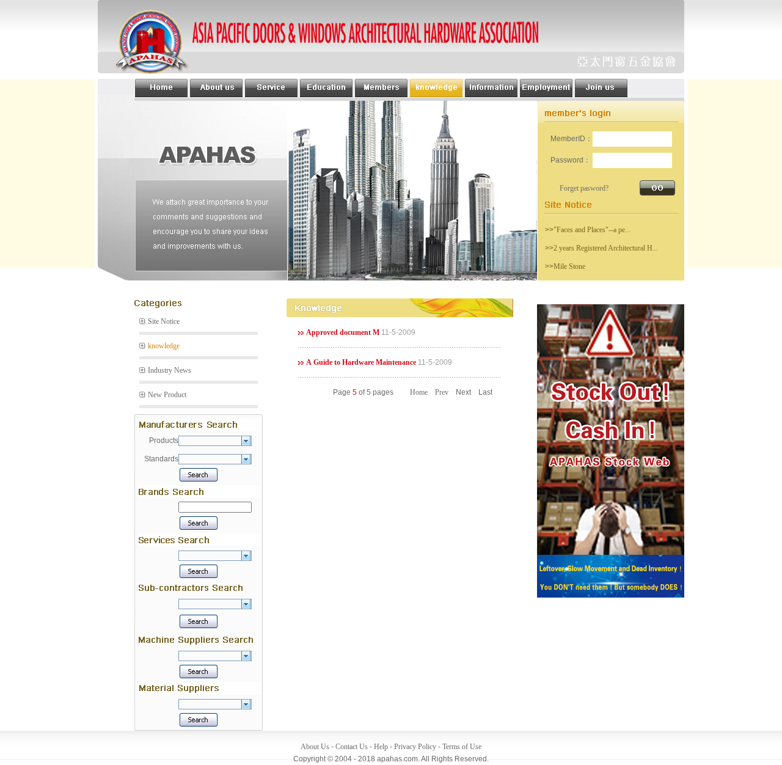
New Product (167, 394)
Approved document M (342, 332)
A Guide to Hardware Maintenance (361, 362)
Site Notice (164, 321)
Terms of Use (461, 746)
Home (419, 392)
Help (381, 746)
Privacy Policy (415, 746)
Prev (441, 392)
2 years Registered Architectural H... (606, 248)
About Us (315, 746)
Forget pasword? (584, 188)
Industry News (169, 370)
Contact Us (351, 746)
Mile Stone (569, 266)
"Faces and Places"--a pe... (592, 229)
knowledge (164, 346)
